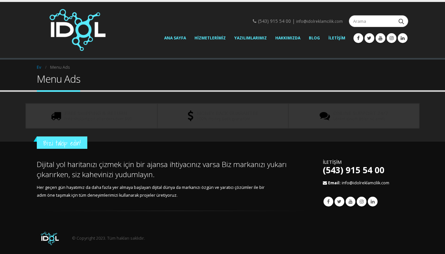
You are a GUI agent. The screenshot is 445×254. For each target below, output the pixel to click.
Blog (314, 38)
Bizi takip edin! (62, 143)
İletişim (336, 38)
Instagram (361, 201)
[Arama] (401, 21)
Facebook (328, 201)
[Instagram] (391, 38)
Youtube (350, 201)
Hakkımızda (287, 38)
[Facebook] (358, 38)
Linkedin (373, 201)
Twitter (339, 201)
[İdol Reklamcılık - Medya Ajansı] (77, 30)
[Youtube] (380, 38)
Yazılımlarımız (250, 38)
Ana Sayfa (175, 38)
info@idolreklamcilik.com (319, 21)
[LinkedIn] (403, 38)
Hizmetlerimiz (210, 38)
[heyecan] (369, 38)
